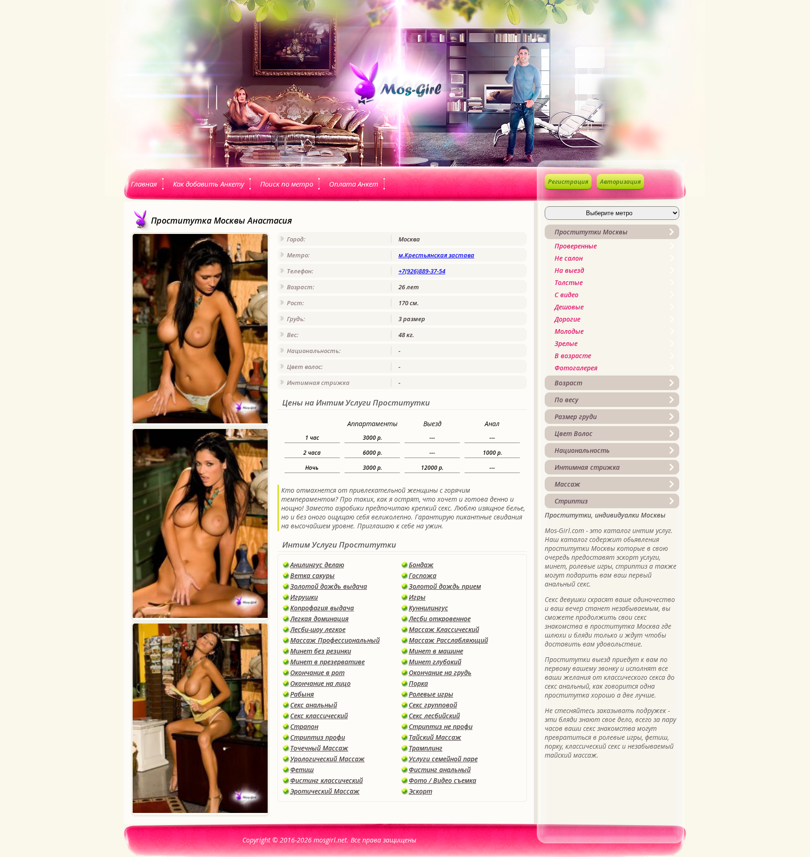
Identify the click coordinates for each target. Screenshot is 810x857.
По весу (566, 399)
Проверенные (576, 245)
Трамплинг (425, 748)
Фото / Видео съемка (442, 780)
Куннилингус (428, 607)
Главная (144, 183)
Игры (417, 597)
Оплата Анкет (353, 183)
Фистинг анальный (440, 769)
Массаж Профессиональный (335, 640)
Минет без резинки (320, 651)
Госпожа (422, 575)
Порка (418, 683)
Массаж (567, 484)
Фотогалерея (576, 367)
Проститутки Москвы (591, 231)
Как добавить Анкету (208, 183)
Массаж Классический (444, 629)
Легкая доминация (319, 618)
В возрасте (573, 355)
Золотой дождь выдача (328, 586)
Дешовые (569, 306)
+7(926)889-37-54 (421, 271)
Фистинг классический (326, 780)
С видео (566, 294)
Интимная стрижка (587, 467)
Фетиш (302, 769)
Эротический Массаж (325, 791)
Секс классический (319, 715)
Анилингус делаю (317, 564)
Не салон (569, 258)
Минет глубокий (435, 661)
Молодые (569, 331)
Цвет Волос (573, 433)
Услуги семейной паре (443, 758)
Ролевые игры (431, 694)
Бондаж (421, 564)
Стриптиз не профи (440, 726)
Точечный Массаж (319, 748)
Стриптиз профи (317, 737)
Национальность (582, 450)
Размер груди (576, 416)
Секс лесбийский (434, 715)
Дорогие (567, 319)
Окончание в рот (317, 672)
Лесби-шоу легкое (317, 629)
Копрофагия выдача (322, 607)
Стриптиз (571, 500)
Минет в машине (436, 651)
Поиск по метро (286, 183)
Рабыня (302, 694)
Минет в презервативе (327, 661)
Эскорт (420, 791)
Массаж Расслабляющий (448, 640)
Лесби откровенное (440, 618)
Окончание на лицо (320, 683)
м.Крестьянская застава (436, 255)
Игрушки (304, 597)
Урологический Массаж (327, 758)
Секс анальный (313, 704)
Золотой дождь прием (445, 586)
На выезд (569, 270)
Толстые (569, 282)
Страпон (304, 726)
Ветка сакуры (312, 575)
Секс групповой (433, 704)
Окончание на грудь (440, 672)
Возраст (568, 382)
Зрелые (566, 343)
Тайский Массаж (435, 737)
